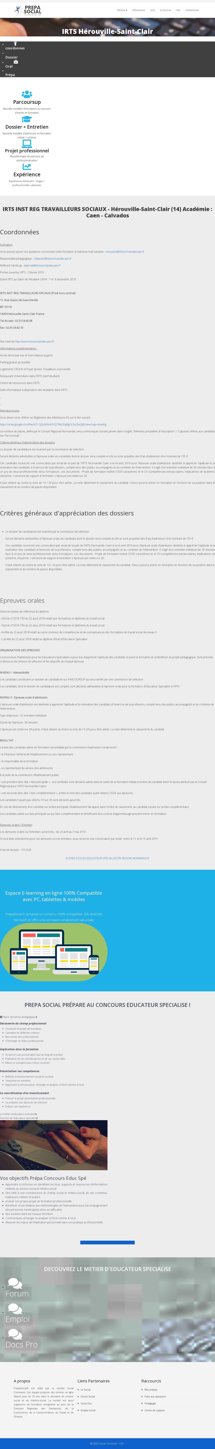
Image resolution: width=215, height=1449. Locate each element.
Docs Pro (21, 1344)
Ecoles (164, 10)
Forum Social (87, 1396)
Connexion (192, 10)
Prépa (10, 74)
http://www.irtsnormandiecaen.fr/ (34, 341)
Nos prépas (150, 1389)
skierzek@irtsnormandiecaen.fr (42, 265)
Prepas (121, 10)
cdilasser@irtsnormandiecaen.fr (53, 258)
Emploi (17, 1318)
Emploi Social (87, 1410)
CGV (122, 1443)
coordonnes (15, 48)
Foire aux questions (155, 1396)
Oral (9, 66)
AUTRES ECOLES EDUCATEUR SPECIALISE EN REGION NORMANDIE (107, 858)
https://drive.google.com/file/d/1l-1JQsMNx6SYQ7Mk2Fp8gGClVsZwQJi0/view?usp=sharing (53, 424)
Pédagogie (138, 10)
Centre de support (154, 1410)
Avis (152, 10)
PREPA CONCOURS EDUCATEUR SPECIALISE (107, 1242)
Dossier (11, 57)
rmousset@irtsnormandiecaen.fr (124, 251)
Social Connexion (109, 1443)
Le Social (85, 1389)
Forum (17, 1293)
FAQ (178, 10)
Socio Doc (86, 1403)
